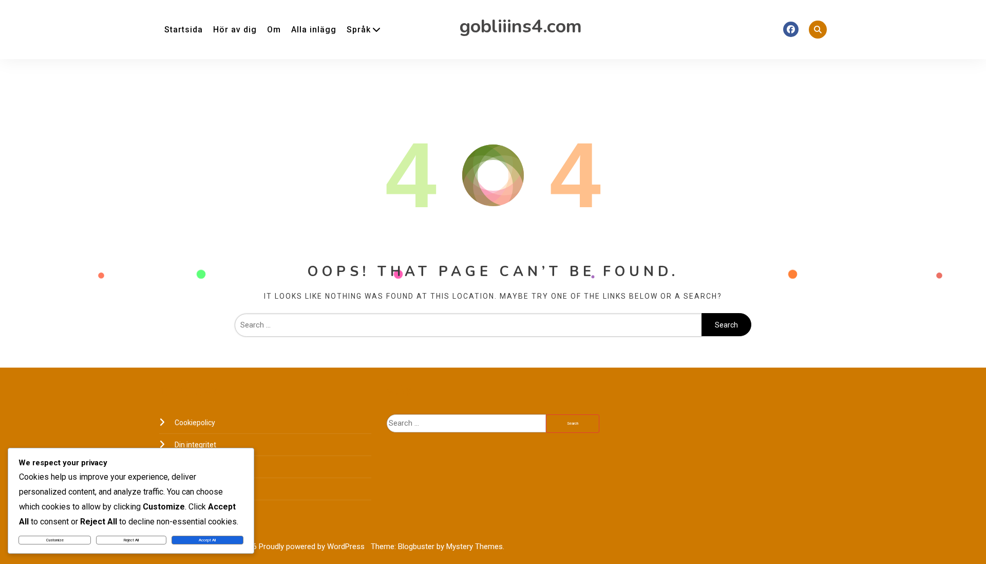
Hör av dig (235, 29)
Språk (359, 29)
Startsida (183, 29)
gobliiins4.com (521, 26)
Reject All (131, 540)
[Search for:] (468, 325)
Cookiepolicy (195, 423)
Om (274, 29)
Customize (55, 540)
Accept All (207, 540)
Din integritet (195, 445)
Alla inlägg (313, 29)
